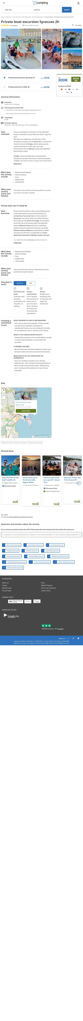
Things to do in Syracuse (35, 442)
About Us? (5, 583)
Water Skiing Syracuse (65, 562)
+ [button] (3, 390)
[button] (79, 483)
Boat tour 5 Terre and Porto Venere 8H (72, 479)
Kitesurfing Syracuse (13, 556)
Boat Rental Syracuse (35, 545)
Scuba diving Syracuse (41, 562)
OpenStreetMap (41, 437)
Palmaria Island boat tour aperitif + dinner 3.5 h (52, 480)
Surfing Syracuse (31, 551)
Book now (26, 411)
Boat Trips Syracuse (13, 545)
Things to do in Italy (7, 442)
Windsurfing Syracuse (36, 556)
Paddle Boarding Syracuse (16, 562)
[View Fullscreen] (3, 397)
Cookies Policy (45, 591)
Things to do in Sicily (20, 442)
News (43, 583)
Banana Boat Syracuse (14, 568)
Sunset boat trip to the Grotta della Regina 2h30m (30, 480)
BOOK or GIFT (76, 79)
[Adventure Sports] (40, 3)
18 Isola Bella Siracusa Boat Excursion (21, 517)
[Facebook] (73, 639)
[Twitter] (78, 639)
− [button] (3, 393)
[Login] (78, 3)
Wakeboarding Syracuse (60, 556)
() (13, 25)
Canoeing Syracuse (52, 551)
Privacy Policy (6, 591)
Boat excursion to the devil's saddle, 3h (10, 479)
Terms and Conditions (48, 588)
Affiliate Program (46, 585)
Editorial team (7, 588)
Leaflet (34, 437)
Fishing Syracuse (12, 551)
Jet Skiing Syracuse (57, 545)
